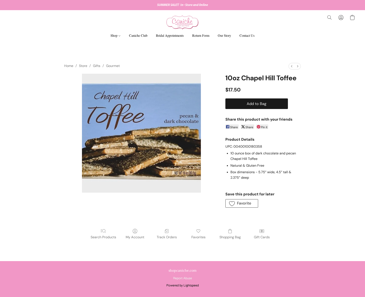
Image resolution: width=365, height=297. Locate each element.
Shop (114, 35)
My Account (135, 237)
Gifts (96, 66)
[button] (182, 21)
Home (68, 66)
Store (83, 66)
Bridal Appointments (170, 35)
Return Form (200, 35)
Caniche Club (138, 35)
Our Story (224, 35)
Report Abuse (182, 278)
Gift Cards (262, 237)
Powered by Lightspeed (182, 285)
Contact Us (247, 35)
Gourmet (113, 66)
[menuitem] (292, 66)
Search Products (103, 237)
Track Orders (167, 237)
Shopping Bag (230, 237)
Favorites (198, 237)
